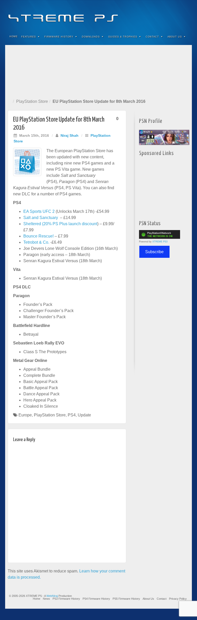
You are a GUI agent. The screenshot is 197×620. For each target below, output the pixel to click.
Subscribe (154, 252)
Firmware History (58, 36)
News (46, 598)
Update (84, 415)
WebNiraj (52, 595)
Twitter (171, 15)
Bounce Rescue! (38, 236)
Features (28, 36)
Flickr (164, 15)
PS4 (72, 415)
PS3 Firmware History (66, 598)
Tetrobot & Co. (36, 242)
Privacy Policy (178, 598)
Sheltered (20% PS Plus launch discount (60, 224)
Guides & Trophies (122, 36)
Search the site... (185, 37)
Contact (152, 36)
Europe (25, 415)
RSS (184, 15)
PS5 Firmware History (126, 598)
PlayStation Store (32, 101)
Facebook (150, 15)
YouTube (177, 15)
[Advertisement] (98, 71)
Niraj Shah (69, 135)
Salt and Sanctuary (41, 217)
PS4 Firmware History (96, 598)
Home (13, 36)
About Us (175, 36)
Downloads (91, 36)
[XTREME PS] (98, 14)
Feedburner (157, 15)
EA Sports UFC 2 (39, 211)
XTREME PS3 (160, 241)
